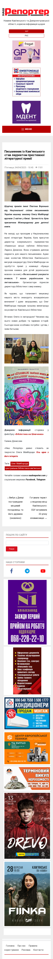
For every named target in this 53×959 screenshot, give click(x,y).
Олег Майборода (19, 463)
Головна (10, 945)
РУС (26, 36)
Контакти (38, 950)
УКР (26, 31)
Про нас (21, 945)
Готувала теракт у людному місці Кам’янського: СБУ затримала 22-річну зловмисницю (38, 507)
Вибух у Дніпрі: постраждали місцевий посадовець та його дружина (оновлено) (16, 507)
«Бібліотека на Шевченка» (29, 434)
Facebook (30, 479)
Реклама (26, 950)
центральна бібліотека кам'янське (23, 468)
